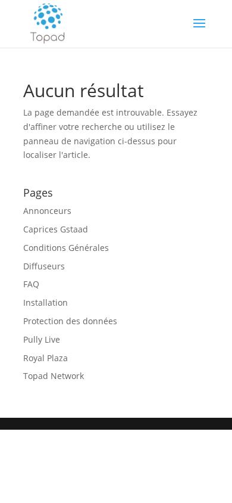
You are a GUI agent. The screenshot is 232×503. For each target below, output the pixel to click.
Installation (45, 302)
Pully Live (41, 339)
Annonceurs (47, 210)
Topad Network (53, 375)
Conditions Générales (66, 247)
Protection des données (70, 321)
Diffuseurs (44, 266)
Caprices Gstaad (55, 229)
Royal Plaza (45, 358)
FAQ (31, 284)
